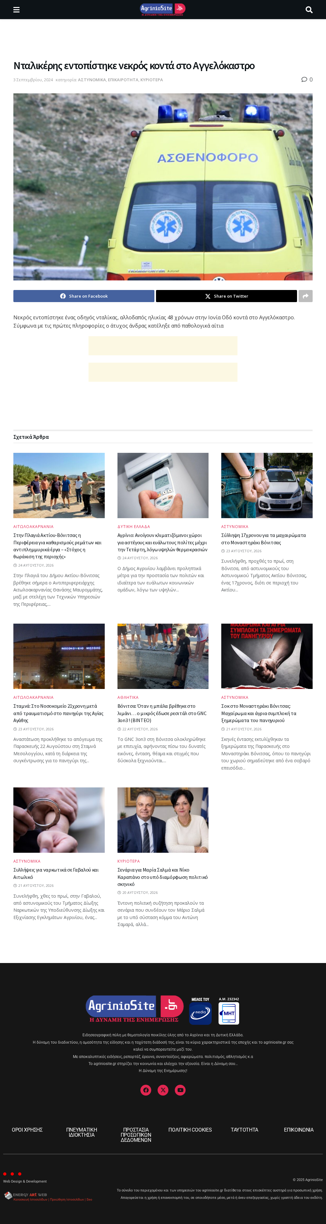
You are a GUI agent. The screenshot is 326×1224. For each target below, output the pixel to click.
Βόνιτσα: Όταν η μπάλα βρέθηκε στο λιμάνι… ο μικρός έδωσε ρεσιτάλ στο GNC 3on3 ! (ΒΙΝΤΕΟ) (162, 713)
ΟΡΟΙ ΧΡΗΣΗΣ (27, 1130)
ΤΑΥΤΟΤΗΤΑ (244, 1130)
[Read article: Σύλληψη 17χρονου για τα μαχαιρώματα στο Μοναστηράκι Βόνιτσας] (267, 485)
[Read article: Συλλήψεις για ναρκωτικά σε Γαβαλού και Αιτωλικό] (59, 820)
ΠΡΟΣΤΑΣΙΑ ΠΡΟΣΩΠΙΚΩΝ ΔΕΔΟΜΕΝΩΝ (136, 1135)
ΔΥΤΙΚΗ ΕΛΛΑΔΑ (133, 527)
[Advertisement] (163, 38)
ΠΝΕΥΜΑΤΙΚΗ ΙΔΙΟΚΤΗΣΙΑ (81, 1132)
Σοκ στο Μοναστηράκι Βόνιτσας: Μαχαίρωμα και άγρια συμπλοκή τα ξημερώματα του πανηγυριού (258, 713)
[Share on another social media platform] (306, 296)
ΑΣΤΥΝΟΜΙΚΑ (92, 80)
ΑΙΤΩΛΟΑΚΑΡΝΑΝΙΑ (33, 527)
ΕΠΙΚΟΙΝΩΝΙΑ (298, 1130)
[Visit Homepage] (162, 9)
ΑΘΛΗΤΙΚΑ (128, 697)
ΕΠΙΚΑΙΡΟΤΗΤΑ (123, 80)
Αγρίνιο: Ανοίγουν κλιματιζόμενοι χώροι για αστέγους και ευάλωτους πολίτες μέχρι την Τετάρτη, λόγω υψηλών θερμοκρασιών (162, 542)
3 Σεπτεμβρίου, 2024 (33, 80)
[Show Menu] (16, 9)
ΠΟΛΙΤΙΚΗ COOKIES (190, 1130)
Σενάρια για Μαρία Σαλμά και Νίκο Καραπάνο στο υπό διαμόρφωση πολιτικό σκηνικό (162, 876)
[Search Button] (309, 9)
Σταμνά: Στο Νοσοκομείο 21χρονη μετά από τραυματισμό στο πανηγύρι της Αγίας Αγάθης (58, 713)
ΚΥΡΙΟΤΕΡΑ (151, 80)
